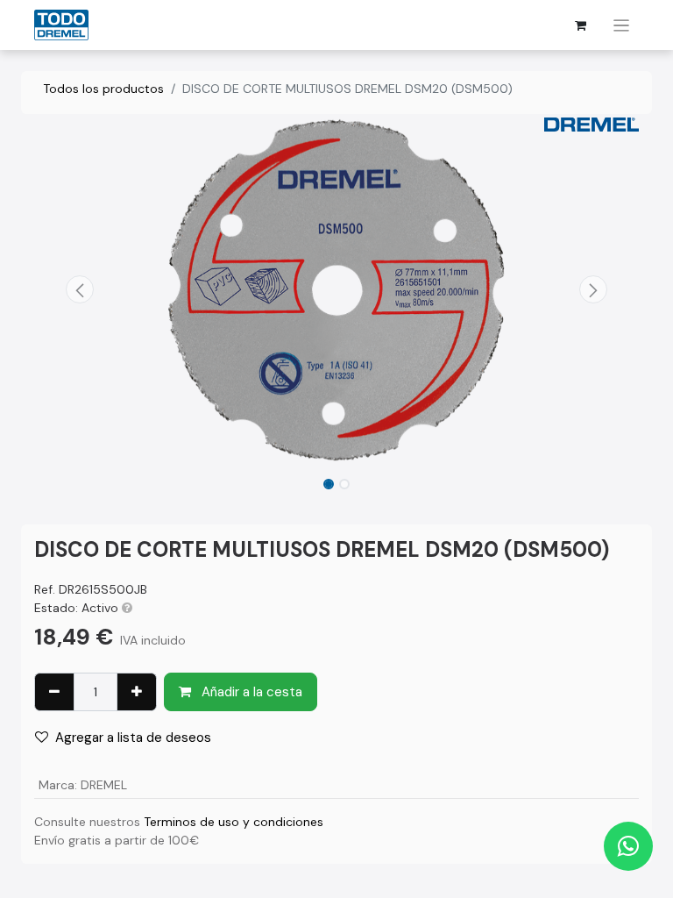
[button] (79, 289)
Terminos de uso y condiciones (233, 822)
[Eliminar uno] (54, 692)
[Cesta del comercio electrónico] (581, 25)
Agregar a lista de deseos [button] (133, 737)
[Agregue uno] (137, 692)
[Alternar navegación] (622, 25)
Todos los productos (103, 88)
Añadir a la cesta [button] (250, 692)
